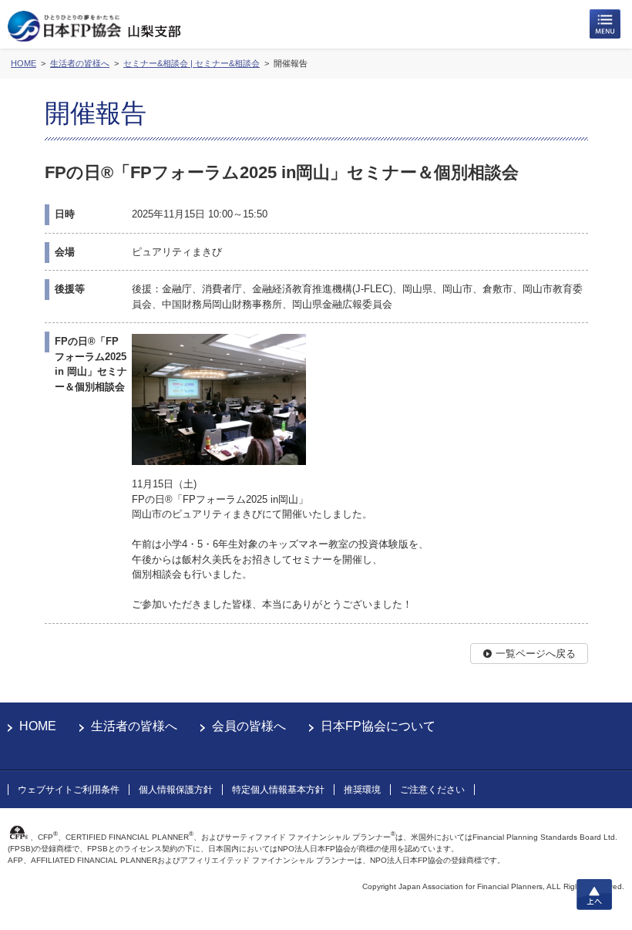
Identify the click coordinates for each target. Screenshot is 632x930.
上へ (594, 894)
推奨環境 (362, 789)
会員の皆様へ (249, 726)
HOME (37, 726)
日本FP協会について (378, 726)
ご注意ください (432, 789)
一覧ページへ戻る (536, 653)
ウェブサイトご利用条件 (68, 789)
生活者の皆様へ (134, 726)
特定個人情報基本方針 (278, 789)
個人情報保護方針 (176, 789)
